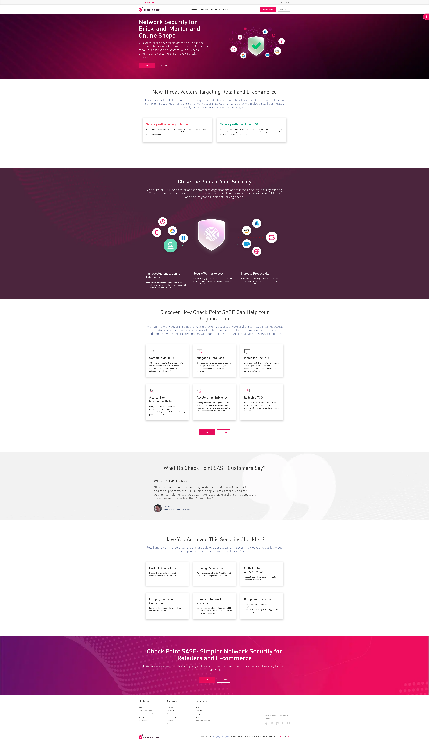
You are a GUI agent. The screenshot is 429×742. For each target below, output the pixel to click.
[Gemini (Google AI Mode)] (282, 724)
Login (281, 2)
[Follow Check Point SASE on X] (218, 736)
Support (287, 2)
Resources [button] (215, 9)
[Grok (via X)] (288, 724)
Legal (288, 736)
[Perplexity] (277, 724)
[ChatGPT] (266, 724)
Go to (147, 2)
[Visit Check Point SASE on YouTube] (227, 736)
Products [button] (193, 9)
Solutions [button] (204, 9)
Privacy (282, 736)
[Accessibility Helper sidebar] (426, 16)
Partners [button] (226, 9)
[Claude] (272, 724)
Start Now (284, 9)
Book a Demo (146, 65)
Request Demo (268, 9)
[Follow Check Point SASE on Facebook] (213, 736)
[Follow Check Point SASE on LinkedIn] (222, 736)
